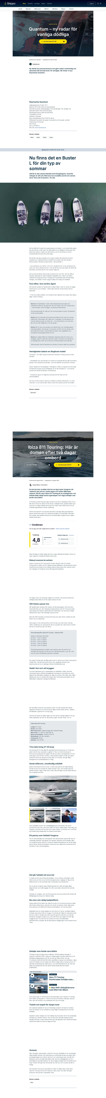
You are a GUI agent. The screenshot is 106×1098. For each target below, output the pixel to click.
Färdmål (30, 3)
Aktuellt (20, 9)
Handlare (71, 9)
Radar (38, 137)
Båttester (46, 9)
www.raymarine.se (40, 127)
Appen (43, 3)
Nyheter (49, 3)
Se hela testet (50, 41)
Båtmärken (55, 9)
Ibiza (32, 1082)
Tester (51, 137)
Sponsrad (33, 392)
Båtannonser (37, 9)
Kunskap (37, 3)
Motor (32, 137)
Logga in (92, 3)
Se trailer (31, 465)
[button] (75, 791)
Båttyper (63, 9)
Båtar (24, 3)
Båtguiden (28, 9)
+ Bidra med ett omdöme (62, 528)
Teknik (44, 137)
